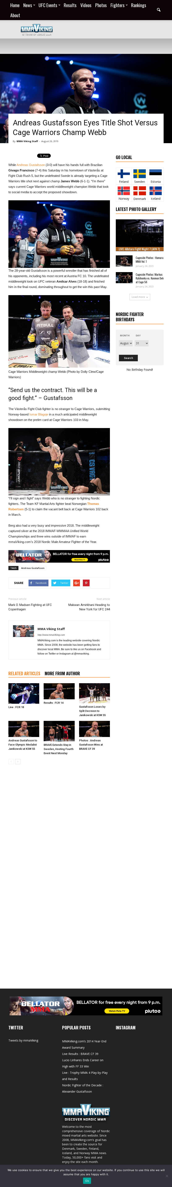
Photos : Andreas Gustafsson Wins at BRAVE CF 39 (91, 744)
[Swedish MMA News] (124, 173)
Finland (124, 182)
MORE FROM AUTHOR (62, 673)
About (15, 15)
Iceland (155, 199)
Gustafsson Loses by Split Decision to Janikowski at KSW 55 (92, 711)
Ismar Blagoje (38, 414)
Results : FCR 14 (53, 702)
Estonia (156, 182)
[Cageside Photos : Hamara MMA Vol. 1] (124, 260)
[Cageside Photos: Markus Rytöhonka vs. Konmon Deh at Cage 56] (124, 277)
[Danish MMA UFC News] (139, 190)
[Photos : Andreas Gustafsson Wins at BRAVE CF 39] (94, 729)
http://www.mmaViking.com (51, 635)
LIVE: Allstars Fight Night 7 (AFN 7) (139, 249)
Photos (101, 5)
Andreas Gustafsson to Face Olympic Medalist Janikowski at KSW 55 (22, 744)
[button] (159, 10)
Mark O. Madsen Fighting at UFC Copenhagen (30, 607)
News (27, 5)
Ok (87, 1180)
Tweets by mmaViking (23, 1040)
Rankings (138, 5)
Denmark (139, 199)
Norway (124, 199)
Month (125, 335)
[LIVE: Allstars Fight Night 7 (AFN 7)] (140, 235)
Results (70, 5)
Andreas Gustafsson (31, 165)
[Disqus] (59, 826)
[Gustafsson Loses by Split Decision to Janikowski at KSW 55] (94, 693)
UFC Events (48, 5)
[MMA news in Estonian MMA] (155, 173)
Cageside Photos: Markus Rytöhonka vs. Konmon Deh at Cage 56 (150, 278)
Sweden (139, 182)
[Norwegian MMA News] (124, 190)
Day (138, 335)
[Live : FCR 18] (23, 693)
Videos (85, 5)
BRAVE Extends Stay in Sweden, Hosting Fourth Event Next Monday (58, 749)
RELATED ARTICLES (24, 673)
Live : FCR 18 (16, 707)
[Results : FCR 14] (59, 691)
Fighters (118, 5)
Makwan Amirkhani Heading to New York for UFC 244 (89, 607)
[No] (167, 1176)
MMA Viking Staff (27, 141)
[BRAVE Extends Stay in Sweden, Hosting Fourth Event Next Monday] (59, 731)
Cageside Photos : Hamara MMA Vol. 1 (149, 260)
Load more (138, 297)
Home (15, 5)
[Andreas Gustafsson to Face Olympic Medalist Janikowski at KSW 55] (23, 729)
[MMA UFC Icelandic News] (156, 190)
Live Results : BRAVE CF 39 (80, 1054)
